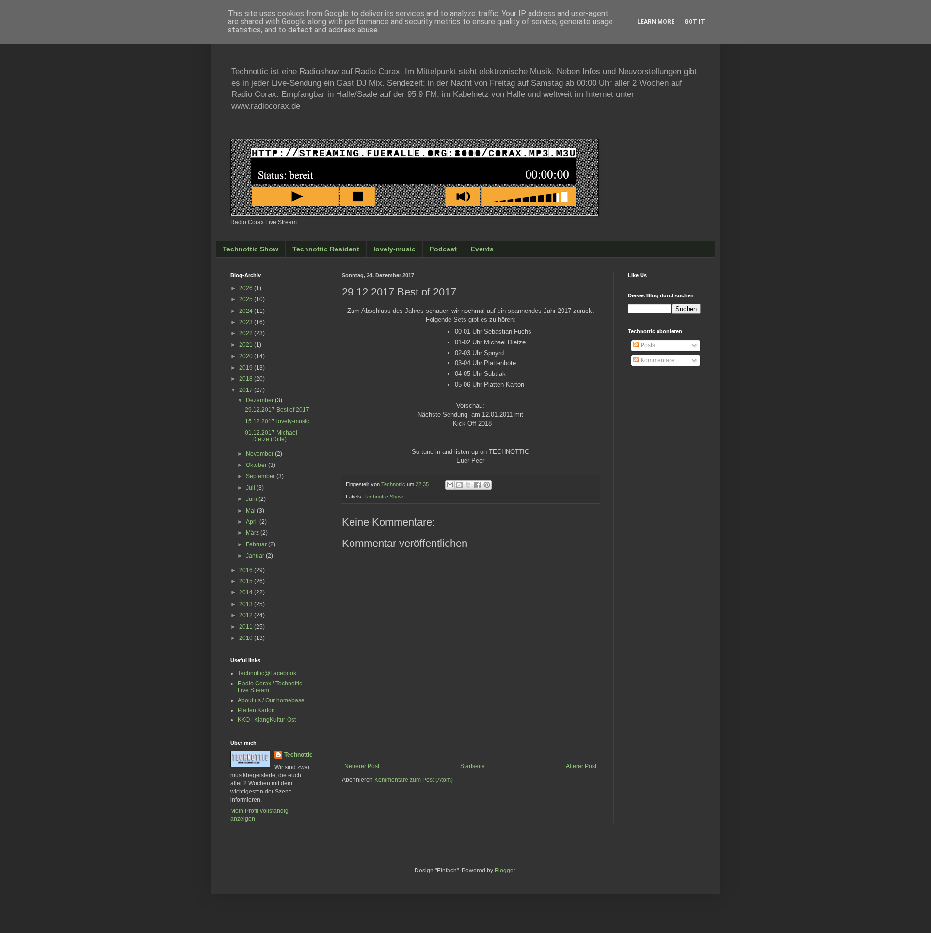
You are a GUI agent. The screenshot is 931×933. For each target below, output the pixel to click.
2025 (246, 299)
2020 (246, 356)
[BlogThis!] (459, 485)
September (261, 476)
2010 (246, 638)
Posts (647, 345)
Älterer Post (581, 766)
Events (482, 249)
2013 (246, 604)
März (253, 532)
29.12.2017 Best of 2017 (277, 409)
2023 (246, 322)
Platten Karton (256, 710)
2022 (246, 333)
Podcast (443, 249)
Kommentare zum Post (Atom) (413, 780)
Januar (256, 555)
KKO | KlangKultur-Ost (267, 719)
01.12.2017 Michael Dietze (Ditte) (271, 436)
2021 (246, 345)
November (260, 454)
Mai (251, 510)
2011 (246, 626)
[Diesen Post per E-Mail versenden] (450, 485)
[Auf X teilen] (468, 485)
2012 (246, 615)
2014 (246, 592)
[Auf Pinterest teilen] (487, 485)
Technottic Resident (325, 249)
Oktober (257, 465)
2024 (246, 311)
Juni (252, 499)
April (252, 521)
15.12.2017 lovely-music (277, 421)
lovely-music (394, 249)
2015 (246, 581)
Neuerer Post (361, 766)
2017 (246, 390)
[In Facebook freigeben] (477, 485)
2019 (246, 367)
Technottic (298, 754)
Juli (251, 487)
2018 (246, 378)
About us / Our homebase (271, 700)
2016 (246, 570)
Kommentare (656, 360)
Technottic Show (250, 249)
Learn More (655, 21)
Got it (694, 21)
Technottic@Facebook (267, 673)
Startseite (472, 766)
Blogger (505, 870)
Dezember (260, 400)
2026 (246, 288)
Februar (257, 544)
